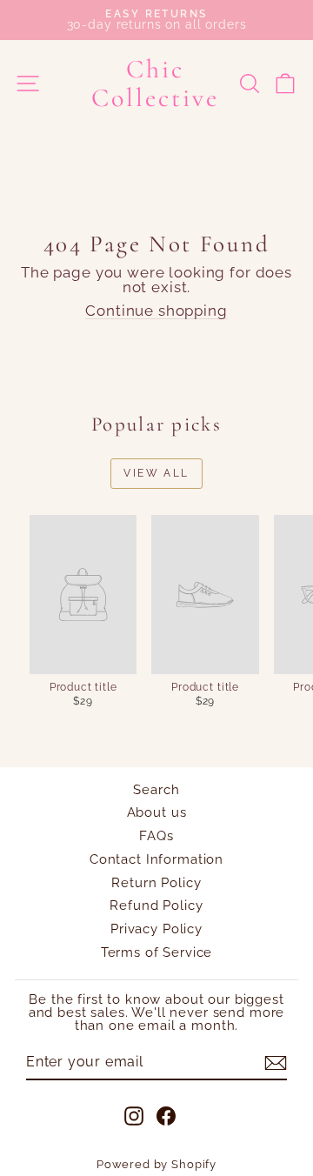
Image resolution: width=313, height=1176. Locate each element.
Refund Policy (156, 905)
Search (156, 790)
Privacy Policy (156, 929)
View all (156, 473)
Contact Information (156, 859)
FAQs (156, 836)
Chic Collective (155, 83)
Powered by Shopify (156, 1164)
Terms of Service (157, 952)
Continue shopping (156, 310)
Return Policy (156, 883)
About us (157, 812)
